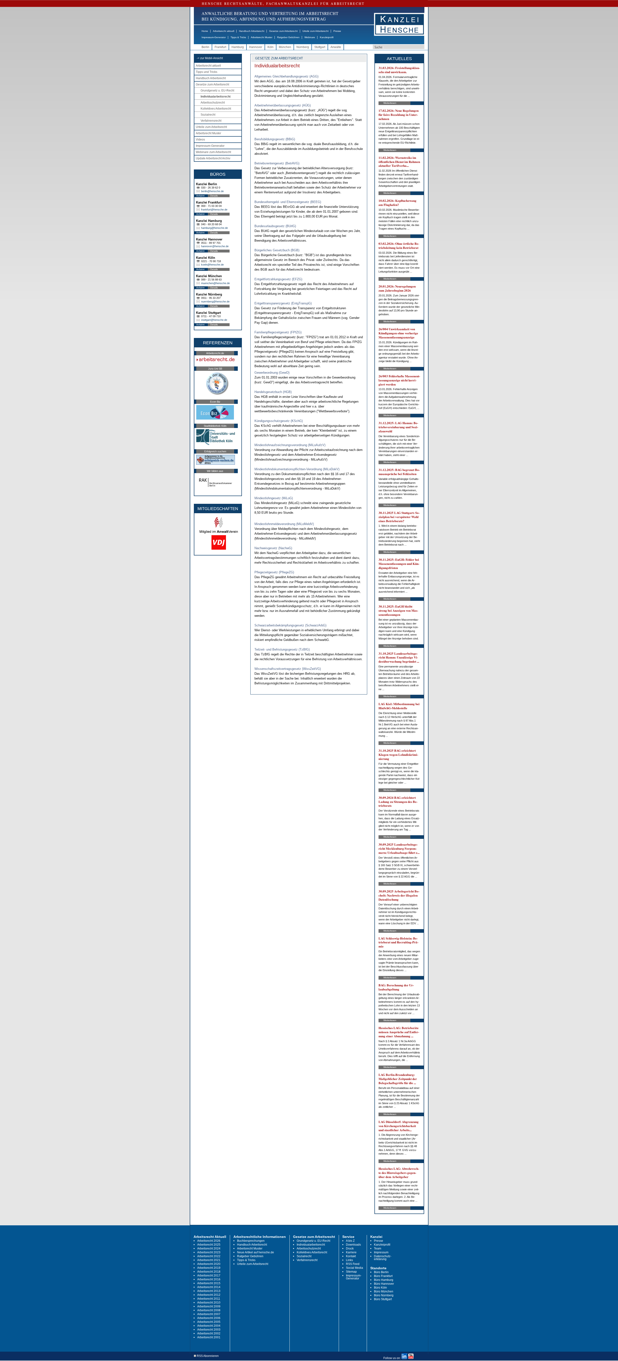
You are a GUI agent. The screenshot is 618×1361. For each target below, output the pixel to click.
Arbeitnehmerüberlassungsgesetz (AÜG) (282, 105)
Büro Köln (380, 1287)
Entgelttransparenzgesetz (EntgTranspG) (283, 303)
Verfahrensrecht (211, 120)
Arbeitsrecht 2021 (208, 1260)
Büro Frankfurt (383, 1276)
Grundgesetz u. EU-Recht (217, 90)
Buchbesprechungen (251, 1240)
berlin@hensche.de (212, 191)
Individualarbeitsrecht (216, 96)
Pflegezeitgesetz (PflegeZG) (274, 572)
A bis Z (350, 1240)
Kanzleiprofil (326, 37)
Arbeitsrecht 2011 (208, 1298)
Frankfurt (220, 47)
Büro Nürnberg (383, 1295)
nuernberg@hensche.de (215, 301)
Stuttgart (319, 47)
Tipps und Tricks (206, 72)
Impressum (381, 1252)
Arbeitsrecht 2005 (208, 1322)
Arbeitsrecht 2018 (208, 1271)
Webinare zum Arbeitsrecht (213, 152)
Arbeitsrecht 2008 (208, 1310)
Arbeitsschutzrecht (213, 102)
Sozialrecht (208, 114)
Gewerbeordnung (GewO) (271, 372)
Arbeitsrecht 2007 (208, 1314)
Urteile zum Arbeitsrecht (315, 31)
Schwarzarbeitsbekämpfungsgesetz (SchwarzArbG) (290, 625)
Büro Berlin (381, 1272)
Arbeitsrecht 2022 (208, 1256)
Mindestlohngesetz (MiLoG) (273, 498)
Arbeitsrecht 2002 (208, 1333)
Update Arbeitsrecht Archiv (213, 158)
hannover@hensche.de (215, 246)
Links (349, 1260)
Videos (200, 139)
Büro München (383, 1291)
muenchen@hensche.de (215, 283)
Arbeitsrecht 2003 (208, 1329)
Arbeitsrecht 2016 (208, 1279)
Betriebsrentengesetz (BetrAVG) (276, 163)
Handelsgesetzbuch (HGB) (273, 392)
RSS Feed (352, 1264)
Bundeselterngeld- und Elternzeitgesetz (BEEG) (287, 202)
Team (377, 1248)
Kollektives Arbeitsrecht (216, 108)
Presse (337, 31)
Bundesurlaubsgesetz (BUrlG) (275, 226)
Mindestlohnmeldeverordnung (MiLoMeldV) (284, 524)
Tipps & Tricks (238, 37)
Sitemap (351, 1271)
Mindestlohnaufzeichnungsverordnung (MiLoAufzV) (289, 445)
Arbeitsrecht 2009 (208, 1306)
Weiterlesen (389, 103)
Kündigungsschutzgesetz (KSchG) (278, 421)
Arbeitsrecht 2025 (208, 1244)
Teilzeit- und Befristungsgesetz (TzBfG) (282, 649)
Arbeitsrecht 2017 (208, 1275)
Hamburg (238, 47)
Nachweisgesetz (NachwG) (273, 548)
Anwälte (335, 47)
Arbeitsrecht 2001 (208, 1337)
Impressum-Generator (214, 37)
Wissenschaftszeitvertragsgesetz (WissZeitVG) (287, 669)
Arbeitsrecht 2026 (208, 1240)
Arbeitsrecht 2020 (208, 1264)
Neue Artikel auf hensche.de (255, 1252)
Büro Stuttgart (383, 1299)
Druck (350, 1248)
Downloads (353, 1244)
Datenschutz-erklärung (382, 1258)
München (285, 47)
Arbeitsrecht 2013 (208, 1291)
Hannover (255, 47)
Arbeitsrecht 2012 (208, 1295)
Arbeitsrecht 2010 (208, 1302)
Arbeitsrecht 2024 (208, 1248)
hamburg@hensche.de (214, 227)
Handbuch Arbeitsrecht (251, 31)
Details (214, 195)
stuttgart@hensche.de (214, 319)
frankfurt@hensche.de (214, 209)
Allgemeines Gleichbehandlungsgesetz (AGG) (286, 76)
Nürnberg (302, 47)
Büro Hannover (384, 1283)
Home (205, 31)
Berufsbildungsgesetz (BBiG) (274, 139)
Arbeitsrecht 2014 (208, 1287)
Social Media (354, 1268)
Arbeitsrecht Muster (261, 37)
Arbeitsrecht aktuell (223, 31)
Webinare (309, 37)
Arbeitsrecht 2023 (208, 1252)
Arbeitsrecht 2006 (208, 1318)
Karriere (351, 1252)
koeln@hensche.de (212, 264)
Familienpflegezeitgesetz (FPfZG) (278, 332)
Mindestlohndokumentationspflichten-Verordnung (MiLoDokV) (296, 469)
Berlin (205, 47)
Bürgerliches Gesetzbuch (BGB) (276, 250)
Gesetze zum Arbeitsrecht (283, 31)
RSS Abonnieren (207, 1356)
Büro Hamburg (383, 1280)
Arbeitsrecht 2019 (208, 1268)
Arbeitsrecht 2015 (208, 1283)
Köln (270, 47)
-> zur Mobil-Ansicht (210, 58)
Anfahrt (200, 195)
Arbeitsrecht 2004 (208, 1325)
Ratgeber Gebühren (288, 37)
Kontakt (351, 1256)
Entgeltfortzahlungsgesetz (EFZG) (278, 279)
